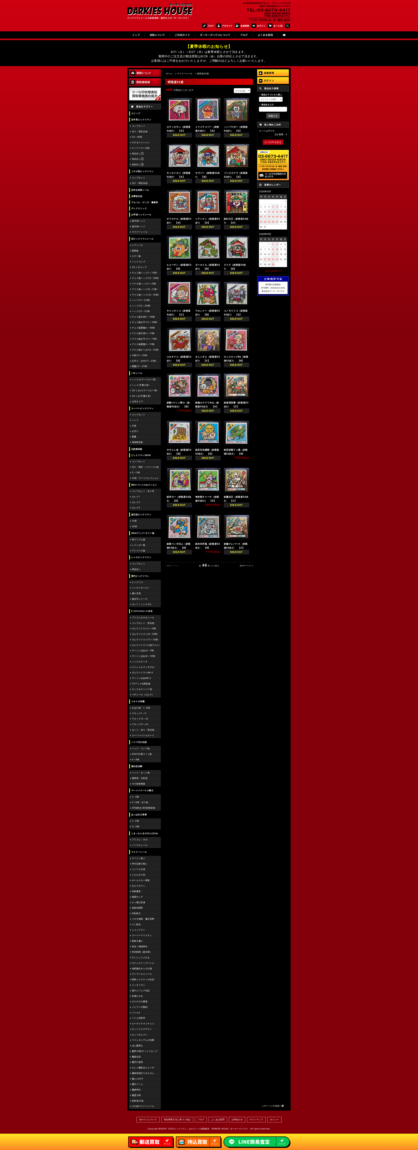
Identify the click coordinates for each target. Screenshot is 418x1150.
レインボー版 (138, 545)
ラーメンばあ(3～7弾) (143, 650)
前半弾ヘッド (138, 221)
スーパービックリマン (142, 408)
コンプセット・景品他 (143, 623)
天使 (134, 425)
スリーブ (135, 113)
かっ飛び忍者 (138, 902)
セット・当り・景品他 (143, 730)
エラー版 (136, 256)
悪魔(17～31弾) (139, 366)
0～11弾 (136, 472)
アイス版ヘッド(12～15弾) (145, 295)
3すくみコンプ (139, 267)
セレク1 (136, 496)
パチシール (136, 373)
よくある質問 (218, 1119)
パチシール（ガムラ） (143, 694)
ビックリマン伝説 (141, 148)
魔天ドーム (137, 1084)
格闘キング (137, 897)
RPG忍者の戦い (140, 863)
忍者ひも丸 (137, 996)
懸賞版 (135, 250)
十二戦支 (136, 924)
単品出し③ (138, 164)
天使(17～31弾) (139, 355)
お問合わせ (237, 1119)
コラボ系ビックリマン (142, 171)
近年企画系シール (140, 190)
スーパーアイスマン (142, 935)
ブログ (211, 25)
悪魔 (134, 436)
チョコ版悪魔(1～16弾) (143, 328)
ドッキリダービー (141, 588)
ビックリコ (137, 582)
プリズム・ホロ (139, 839)
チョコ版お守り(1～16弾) (144, 322)
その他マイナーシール (143, 1106)
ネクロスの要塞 (139, 1001)
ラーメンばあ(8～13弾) (143, 656)
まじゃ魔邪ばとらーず (143, 1067)
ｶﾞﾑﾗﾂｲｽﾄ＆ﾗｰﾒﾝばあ (142, 611)
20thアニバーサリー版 (142, 533)
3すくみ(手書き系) (141, 396)
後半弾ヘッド (138, 226)
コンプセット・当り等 (143, 491)
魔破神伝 (136, 1089)
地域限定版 (137, 442)
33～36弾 (137, 137)
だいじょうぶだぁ (141, 957)
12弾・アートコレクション (145, 478)
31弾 (134, 521)
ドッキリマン (138, 985)
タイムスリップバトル (143, 963)
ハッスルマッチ (139, 661)
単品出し (136, 569)
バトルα (136, 1012)
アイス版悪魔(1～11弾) (143, 344)
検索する (273, 115)
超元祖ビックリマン (141, 514)
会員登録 (245, 25)
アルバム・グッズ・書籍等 (144, 202)
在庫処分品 (136, 196)
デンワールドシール (142, 974)
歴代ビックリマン (140, 576)
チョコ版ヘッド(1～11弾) (144, 273)
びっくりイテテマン (142, 1029)
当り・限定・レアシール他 (145, 467)
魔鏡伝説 (136, 1056)
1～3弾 (135, 797)
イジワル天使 (138, 869)
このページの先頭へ (272, 1106)
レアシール (137, 245)
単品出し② (138, 159)
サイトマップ (256, 1119)
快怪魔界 (136, 891)
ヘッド (135, 420)
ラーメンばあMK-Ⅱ (141, 678)
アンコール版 (138, 550)
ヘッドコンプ (138, 261)
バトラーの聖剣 (139, 1007)
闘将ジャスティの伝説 (143, 979)
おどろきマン (138, 886)
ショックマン (138, 930)
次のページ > (246, 565)
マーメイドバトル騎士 (142, 790)
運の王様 (136, 593)
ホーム (169, 73)
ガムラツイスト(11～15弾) (145, 639)
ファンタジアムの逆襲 (143, 1040)
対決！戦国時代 (139, 946)
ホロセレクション (141, 142)
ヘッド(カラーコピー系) (144, 379)
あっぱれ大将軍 (139, 814)
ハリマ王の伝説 (139, 742)
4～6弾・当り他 (140, 802)
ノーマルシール (139, 845)
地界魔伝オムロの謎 (142, 968)
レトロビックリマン (141, 557)
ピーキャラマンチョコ (143, 1023)
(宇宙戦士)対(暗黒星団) (144, 808)
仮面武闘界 (137, 908)
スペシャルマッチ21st (143, 667)
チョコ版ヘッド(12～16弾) (145, 278)
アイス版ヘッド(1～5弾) (144, 283)
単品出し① (138, 153)
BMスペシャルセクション (144, 485)
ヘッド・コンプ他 (141, 748)
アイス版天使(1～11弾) (143, 333)
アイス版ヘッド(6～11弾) (144, 289)
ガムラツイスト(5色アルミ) (146, 645)
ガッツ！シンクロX (141, 604)
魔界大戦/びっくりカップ (144, 1051)
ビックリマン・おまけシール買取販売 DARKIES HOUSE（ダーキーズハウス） (211, 1128)
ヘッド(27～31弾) (141, 311)
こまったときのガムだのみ (144, 833)
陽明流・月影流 (139, 778)
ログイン (261, 25)
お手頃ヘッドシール (141, 214)
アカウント (227, 25)
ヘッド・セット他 (141, 772)
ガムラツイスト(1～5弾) (144, 628)
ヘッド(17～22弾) (141, 300)
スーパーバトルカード (143, 735)
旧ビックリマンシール (142, 239)
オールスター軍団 (141, 880)
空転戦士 (136, 913)
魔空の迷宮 (137, 1062)
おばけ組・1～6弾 (141, 708)
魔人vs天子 (137, 1079)
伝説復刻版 (136, 449)
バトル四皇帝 (138, 1018)
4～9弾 (135, 759)
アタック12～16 (140, 719)
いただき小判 (138, 875)
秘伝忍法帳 (136, 766)
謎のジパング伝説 (141, 990)
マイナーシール (139, 232)
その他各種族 (138, 784)
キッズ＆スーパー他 (142, 689)
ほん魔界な (137, 1045)
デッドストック (139, 208)
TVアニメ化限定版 (141, 683)
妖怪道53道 (138, 1101)
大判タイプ (137, 401)
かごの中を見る (273, 142)
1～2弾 (135, 821)
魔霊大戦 (136, 1095)
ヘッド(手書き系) (140, 385)
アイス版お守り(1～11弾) (144, 339)
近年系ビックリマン (141, 119)
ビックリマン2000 (141, 455)
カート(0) (278, 25)
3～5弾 (135, 826)
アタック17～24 (140, 724)
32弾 (134, 526)
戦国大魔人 (137, 941)
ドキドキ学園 (138, 701)
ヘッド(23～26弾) (141, 305)
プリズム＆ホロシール (143, 617)
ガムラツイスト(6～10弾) (145, 634)
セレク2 (136, 502)
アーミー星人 (138, 858)
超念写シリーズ (139, 599)
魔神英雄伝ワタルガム (143, 1073)
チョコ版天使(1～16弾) (143, 317)
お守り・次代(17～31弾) (144, 361)
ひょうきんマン (139, 1034)
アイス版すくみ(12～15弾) (145, 350)
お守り (135, 431)
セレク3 (136, 507)
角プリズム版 (138, 539)
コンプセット (138, 126)
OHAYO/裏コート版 (142, 754)
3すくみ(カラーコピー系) (144, 390)
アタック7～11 (139, 713)
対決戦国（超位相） (142, 952)
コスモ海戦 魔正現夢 (143, 919)
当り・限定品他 (139, 131)
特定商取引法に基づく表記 (177, 1119)
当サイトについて (148, 1119)
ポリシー (274, 1119)
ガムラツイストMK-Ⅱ (142, 672)
